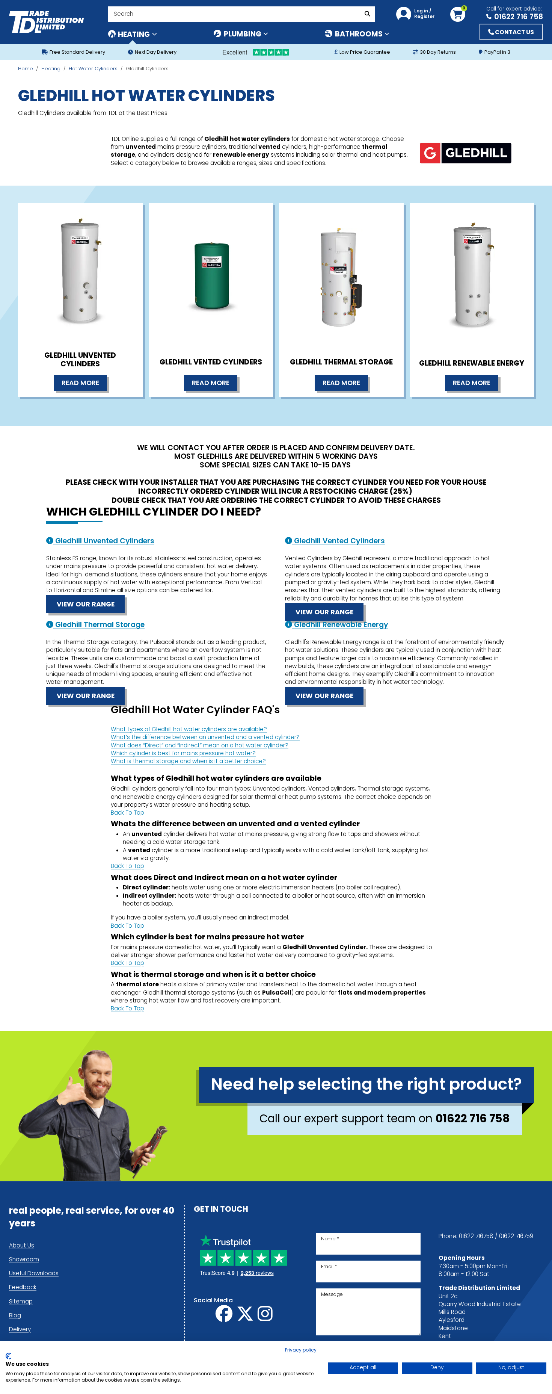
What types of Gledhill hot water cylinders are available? (189, 730)
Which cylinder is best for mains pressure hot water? (183, 754)
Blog (15, 1316)
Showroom (24, 1260)
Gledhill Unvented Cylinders (80, 360)
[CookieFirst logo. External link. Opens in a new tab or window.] (8, 1356)
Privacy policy (301, 1350)
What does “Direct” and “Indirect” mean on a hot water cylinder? (199, 746)
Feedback (22, 1288)
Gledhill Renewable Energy (471, 364)
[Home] (46, 22)
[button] (417, 14)
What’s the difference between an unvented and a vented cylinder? (205, 737)
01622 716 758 (518, 16)
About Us (21, 1246)
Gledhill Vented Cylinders (211, 363)
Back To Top (127, 813)
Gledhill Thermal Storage (341, 363)
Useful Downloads (34, 1274)
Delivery (20, 1330)
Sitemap (21, 1302)
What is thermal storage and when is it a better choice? (188, 762)
